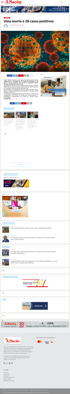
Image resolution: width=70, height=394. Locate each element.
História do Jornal (9, 380)
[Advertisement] (21, 148)
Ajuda (4, 390)
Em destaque (15, 99)
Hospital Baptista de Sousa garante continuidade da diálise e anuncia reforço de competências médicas (20, 124)
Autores (6, 372)
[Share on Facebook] (9, 75)
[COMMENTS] (32, 75)
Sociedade (22, 99)
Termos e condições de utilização (39, 390)
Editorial (6, 376)
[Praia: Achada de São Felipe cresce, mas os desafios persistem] (9, 117)
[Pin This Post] (20, 75)
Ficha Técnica (7, 379)
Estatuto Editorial (9, 377)
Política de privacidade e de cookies (18, 390)
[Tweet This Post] (15, 75)
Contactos (7, 374)
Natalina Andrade (16, 25)
